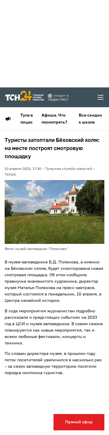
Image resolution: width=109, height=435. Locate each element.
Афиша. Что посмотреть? (54, 118)
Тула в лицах (26, 118)
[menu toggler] (100, 97)
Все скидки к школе (90, 118)
